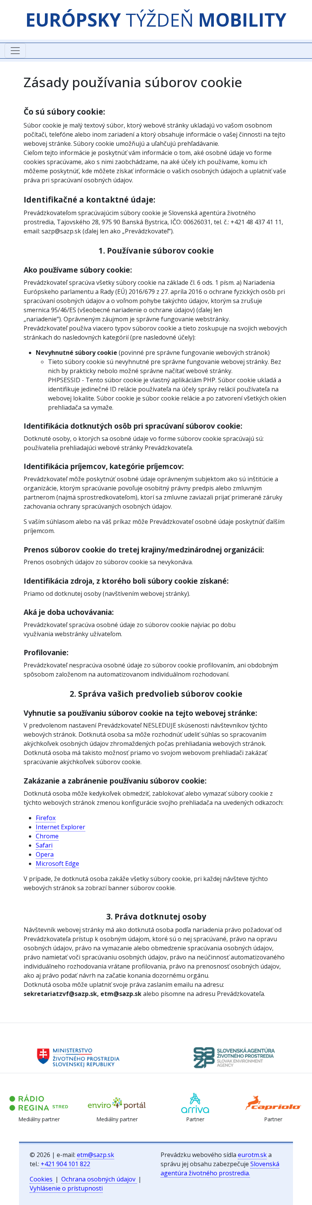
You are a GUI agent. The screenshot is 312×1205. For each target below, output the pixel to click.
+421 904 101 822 (65, 1164)
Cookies (42, 1179)
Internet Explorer (60, 827)
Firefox (46, 818)
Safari (44, 845)
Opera (45, 854)
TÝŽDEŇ (156, 19)
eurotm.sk (252, 1155)
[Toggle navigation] (15, 50)
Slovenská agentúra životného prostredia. (220, 1168)
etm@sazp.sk (95, 1155)
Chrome (47, 836)
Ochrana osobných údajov (99, 1179)
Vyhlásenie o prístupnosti (66, 1188)
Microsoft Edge (57, 863)
